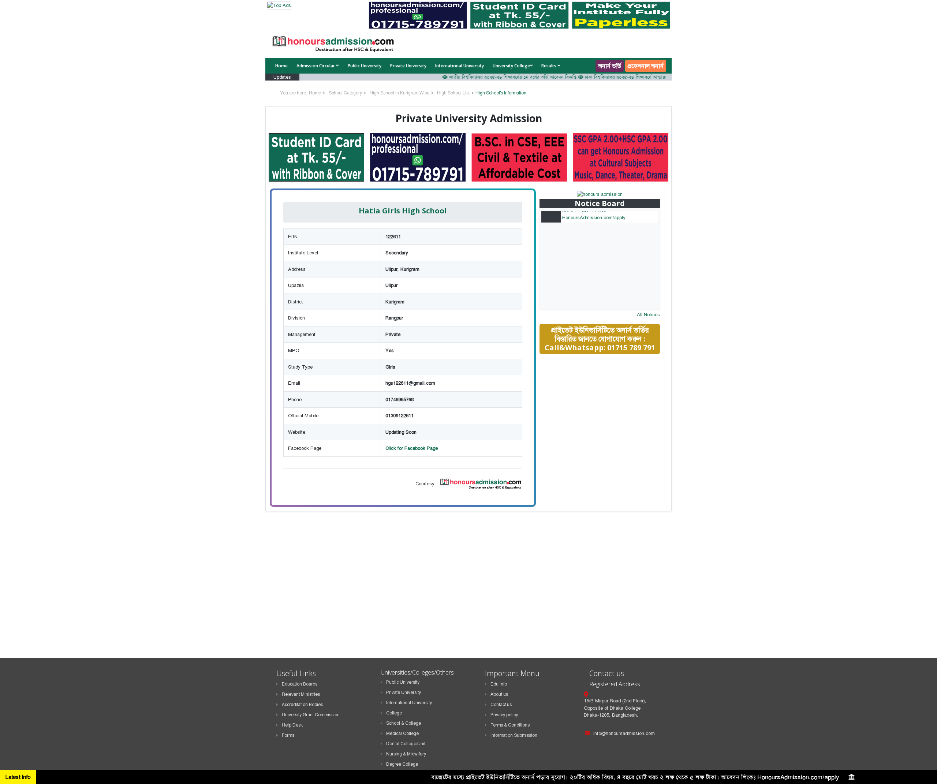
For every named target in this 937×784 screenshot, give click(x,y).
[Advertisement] (605, 412)
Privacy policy (504, 715)
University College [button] (511, 66)
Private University (408, 66)
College (394, 713)
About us (499, 694)
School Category (345, 93)
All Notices (648, 314)
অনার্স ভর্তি (609, 66)
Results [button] (549, 66)
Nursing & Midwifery (406, 754)
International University (459, 66)
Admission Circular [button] (316, 66)
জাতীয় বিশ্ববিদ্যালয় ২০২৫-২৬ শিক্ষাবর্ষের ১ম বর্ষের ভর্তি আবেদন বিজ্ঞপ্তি (494, 77)
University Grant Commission (311, 715)
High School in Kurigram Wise (399, 93)
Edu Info (498, 684)
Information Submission (513, 735)
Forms (288, 735)
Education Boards (299, 684)
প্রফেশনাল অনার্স (646, 66)
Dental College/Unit (405, 744)
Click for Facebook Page (411, 448)
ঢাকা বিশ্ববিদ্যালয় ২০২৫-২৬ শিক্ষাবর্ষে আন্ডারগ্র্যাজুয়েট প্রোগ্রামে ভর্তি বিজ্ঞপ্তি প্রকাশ (638, 77)
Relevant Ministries (301, 694)
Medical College (402, 733)
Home (281, 66)
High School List (453, 93)
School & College (403, 723)
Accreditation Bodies (302, 705)
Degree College (402, 764)
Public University (364, 66)
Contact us (501, 705)
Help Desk (292, 725)
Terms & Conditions (510, 725)
